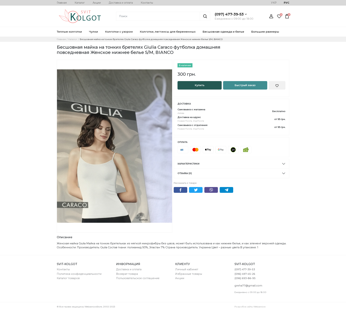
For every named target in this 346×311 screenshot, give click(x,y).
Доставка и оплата (121, 2)
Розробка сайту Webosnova (249, 306)
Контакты (147, 2)
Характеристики (188, 163)
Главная (62, 2)
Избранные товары (188, 274)
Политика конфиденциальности (79, 274)
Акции (97, 2)
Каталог (80, 2)
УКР (274, 2)
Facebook (180, 190)
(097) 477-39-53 (230, 14)
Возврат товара (127, 274)
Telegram (226, 190)
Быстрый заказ (245, 85)
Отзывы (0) (185, 173)
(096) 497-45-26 (244, 274)
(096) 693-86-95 (245, 278)
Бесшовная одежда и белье (223, 31)
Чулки (93, 31)
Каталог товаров (68, 278)
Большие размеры (265, 31)
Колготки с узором (119, 31)
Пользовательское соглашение (137, 278)
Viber (211, 190)
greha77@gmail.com (248, 285)
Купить (199, 85)
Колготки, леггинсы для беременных (168, 31)
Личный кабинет (186, 269)
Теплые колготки (69, 31)
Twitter (196, 190)
